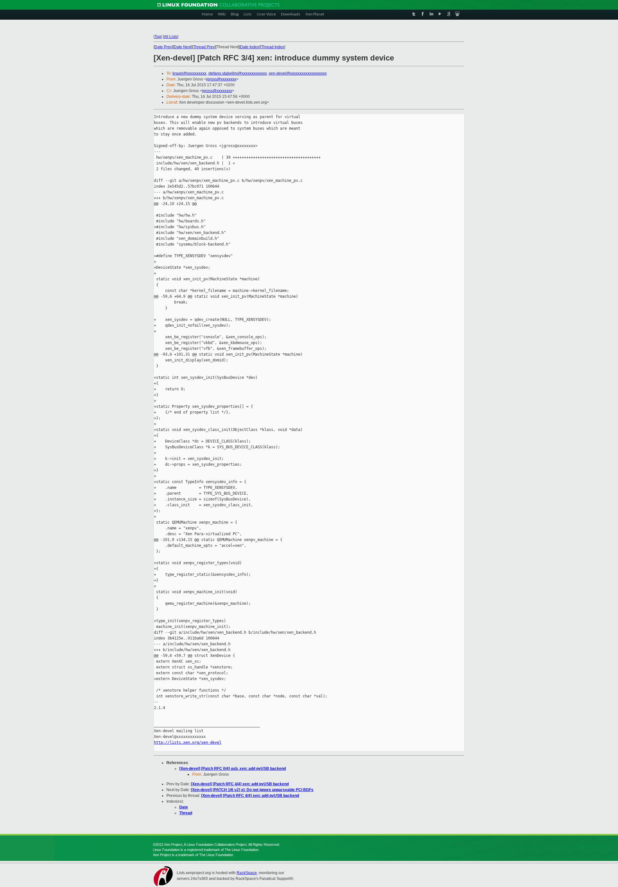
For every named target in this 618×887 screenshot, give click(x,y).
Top (157, 36)
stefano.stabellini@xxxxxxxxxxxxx (237, 73)
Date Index (249, 47)
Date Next (182, 47)
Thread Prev (204, 47)
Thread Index (272, 47)
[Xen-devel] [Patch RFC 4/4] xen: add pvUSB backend (240, 784)
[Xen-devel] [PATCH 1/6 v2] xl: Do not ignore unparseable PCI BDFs (252, 790)
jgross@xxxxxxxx (221, 79)
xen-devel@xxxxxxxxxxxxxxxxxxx (298, 73)
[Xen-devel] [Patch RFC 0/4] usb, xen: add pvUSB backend (232, 768)
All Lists (170, 36)
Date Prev (163, 47)
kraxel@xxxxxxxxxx (189, 73)
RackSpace (247, 873)
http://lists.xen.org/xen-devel (187, 742)
